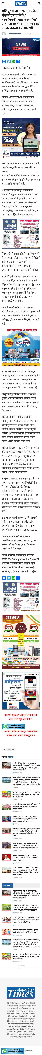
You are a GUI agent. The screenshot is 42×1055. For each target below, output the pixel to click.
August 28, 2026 (18, 935)
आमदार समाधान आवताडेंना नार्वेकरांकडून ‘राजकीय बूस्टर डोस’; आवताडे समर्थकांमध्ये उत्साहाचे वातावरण (25, 857)
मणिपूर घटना (10, 749)
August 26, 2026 (18, 824)
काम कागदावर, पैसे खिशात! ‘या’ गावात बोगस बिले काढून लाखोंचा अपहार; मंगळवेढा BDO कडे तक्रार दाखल (26, 794)
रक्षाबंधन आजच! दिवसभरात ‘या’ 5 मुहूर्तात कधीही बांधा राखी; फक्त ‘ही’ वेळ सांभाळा (25, 931)
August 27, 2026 (18, 787)
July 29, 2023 (29, 33)
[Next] (23, 967)
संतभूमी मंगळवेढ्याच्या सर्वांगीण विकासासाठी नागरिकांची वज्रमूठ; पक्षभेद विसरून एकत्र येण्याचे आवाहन (26, 806)
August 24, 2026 (18, 851)
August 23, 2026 (18, 863)
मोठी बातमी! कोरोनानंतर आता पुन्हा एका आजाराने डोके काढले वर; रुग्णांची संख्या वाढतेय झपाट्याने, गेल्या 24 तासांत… (25, 818)
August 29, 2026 (18, 773)
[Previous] (19, 967)
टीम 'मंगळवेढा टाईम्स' (15, 33)
